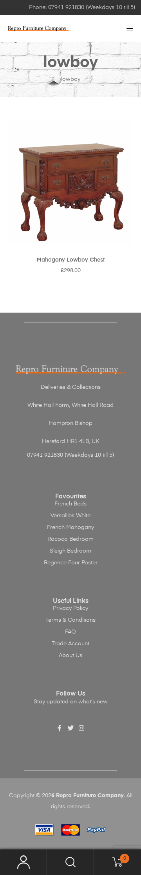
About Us (70, 655)
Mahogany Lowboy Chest (71, 260)
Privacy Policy (70, 608)
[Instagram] (81, 728)
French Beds (70, 504)
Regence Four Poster (71, 563)
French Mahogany (70, 527)
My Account (23, 862)
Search (70, 862)
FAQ (70, 632)
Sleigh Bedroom (70, 551)
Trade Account (70, 643)
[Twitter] (70, 728)
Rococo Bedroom (70, 539)
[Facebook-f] (59, 728)
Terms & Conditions (70, 620)
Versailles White (70, 515)
